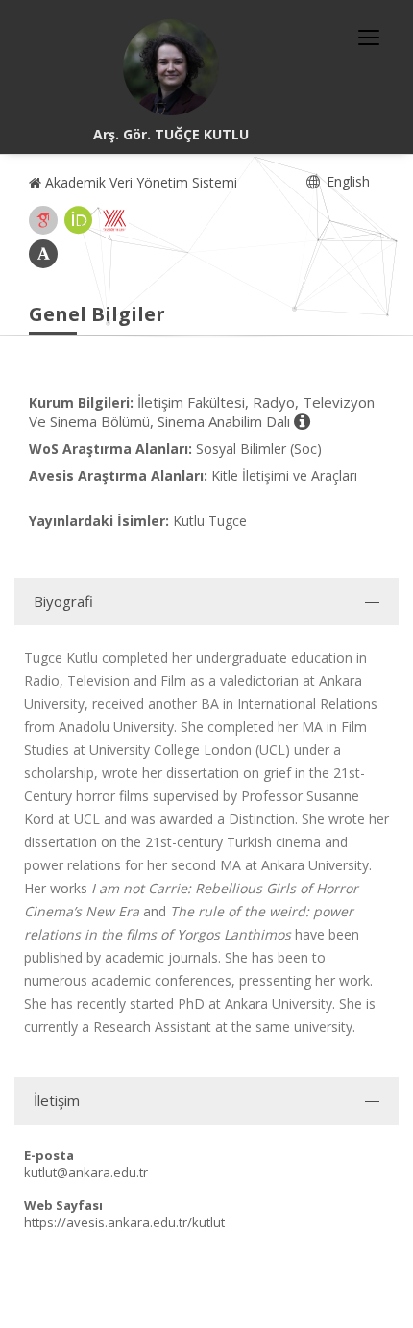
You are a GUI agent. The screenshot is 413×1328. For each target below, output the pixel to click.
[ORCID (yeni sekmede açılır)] (78, 220)
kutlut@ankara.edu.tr (86, 1172)
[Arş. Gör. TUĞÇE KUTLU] (171, 67)
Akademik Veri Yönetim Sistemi (139, 182)
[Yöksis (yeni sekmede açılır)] (114, 220)
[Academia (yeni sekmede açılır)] (43, 253)
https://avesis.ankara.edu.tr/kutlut (124, 1222)
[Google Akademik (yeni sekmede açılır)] (43, 220)
